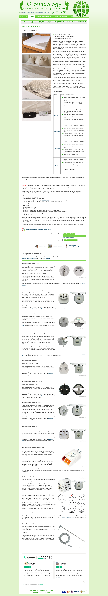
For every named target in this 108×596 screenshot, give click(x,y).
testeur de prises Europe (38, 308)
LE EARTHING (23, 16)
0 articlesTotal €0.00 (63, 12)
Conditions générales (37, 592)
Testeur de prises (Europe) (68, 517)
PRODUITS (32, 16)
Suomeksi (44, 12)
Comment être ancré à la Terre (29, 258)
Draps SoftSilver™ (33, 22)
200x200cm (57, 148)
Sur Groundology (34, 590)
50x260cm (56, 102)
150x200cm (57, 131)
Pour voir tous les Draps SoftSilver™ (31, 26)
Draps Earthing (24, 22)
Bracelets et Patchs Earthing (59, 22)
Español (36, 12)
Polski (48, 12)
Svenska (40, 12)
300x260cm (57, 165)
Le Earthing (47, 258)
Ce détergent (45, 200)
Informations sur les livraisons (46, 590)
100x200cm (57, 115)
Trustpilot (41, 584)
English (24, 12)
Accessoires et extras (82, 22)
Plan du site (47, 592)
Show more (58, 577)
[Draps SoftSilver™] (37, 43)
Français (28, 12)
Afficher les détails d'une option (68, 237)
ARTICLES (55, 16)
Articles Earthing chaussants (71, 22)
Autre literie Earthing (41, 22)
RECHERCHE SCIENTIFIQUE (43, 16)
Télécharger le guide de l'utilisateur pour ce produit (38, 229)
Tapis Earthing (49, 22)
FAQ (60, 16)
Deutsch (32, 12)
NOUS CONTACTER (67, 16)
